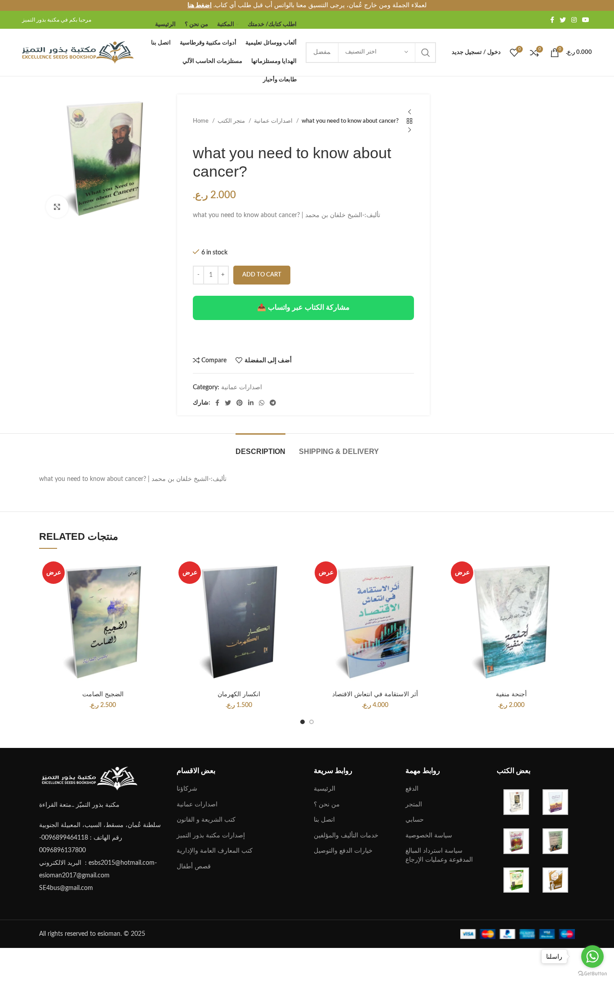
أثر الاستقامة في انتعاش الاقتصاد (375, 694)
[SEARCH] (425, 52)
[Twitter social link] (563, 20)
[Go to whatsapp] (592, 956)
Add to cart (261, 275)
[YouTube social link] (585, 20)
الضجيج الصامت (103, 694)
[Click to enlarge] (57, 207)
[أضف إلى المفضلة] (159, 613)
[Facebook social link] (552, 20)
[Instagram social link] (574, 20)
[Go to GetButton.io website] (592, 974)
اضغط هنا (199, 5)
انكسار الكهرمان (239, 694)
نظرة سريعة (159, 593)
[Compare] (159, 573)
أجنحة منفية (511, 694)
